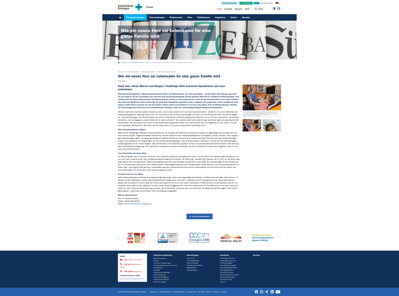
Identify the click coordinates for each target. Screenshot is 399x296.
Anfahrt (156, 261)
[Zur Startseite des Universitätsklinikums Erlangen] (130, 7)
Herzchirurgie (133, 72)
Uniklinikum (122, 72)
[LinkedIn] (272, 292)
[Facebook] (256, 292)
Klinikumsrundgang (160, 282)
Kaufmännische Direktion (195, 265)
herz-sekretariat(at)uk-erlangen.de (138, 204)
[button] (279, 238)
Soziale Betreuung (159, 275)
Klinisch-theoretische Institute (229, 275)
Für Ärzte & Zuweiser (229, 3)
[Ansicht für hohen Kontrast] (274, 9)
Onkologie (157, 270)
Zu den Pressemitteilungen (199, 216)
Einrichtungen (193, 255)
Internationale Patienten (161, 279)
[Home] (120, 17)
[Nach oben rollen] (394, 291)
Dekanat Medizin (192, 270)
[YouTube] (278, 292)
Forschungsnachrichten (227, 258)
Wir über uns (191, 258)
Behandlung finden (160, 258)
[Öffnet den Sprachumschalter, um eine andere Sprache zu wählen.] (277, 3)
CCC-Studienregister (226, 263)
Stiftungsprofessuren (226, 270)
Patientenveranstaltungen (162, 272)
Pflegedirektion (191, 268)
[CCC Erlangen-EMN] (167, 238)
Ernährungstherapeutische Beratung (165, 265)
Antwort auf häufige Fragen (162, 263)
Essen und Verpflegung (161, 277)
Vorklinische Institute (226, 272)
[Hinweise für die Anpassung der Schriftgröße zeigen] (278, 9)
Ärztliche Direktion (192, 263)
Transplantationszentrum (166, 72)
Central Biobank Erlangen (228, 265)
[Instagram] (261, 292)
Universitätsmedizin (193, 261)
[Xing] (266, 292)
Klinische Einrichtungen (227, 277)
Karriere (256, 255)
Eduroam (223, 282)
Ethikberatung (158, 268)
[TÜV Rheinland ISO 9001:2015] (136, 238)
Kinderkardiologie (148, 72)
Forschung (224, 255)
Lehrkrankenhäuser (226, 279)
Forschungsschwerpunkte (228, 261)
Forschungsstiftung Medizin (228, 268)
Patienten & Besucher (163, 255)
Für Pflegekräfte (246, 3)
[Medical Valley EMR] (199, 238)
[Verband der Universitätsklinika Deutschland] (262, 238)
